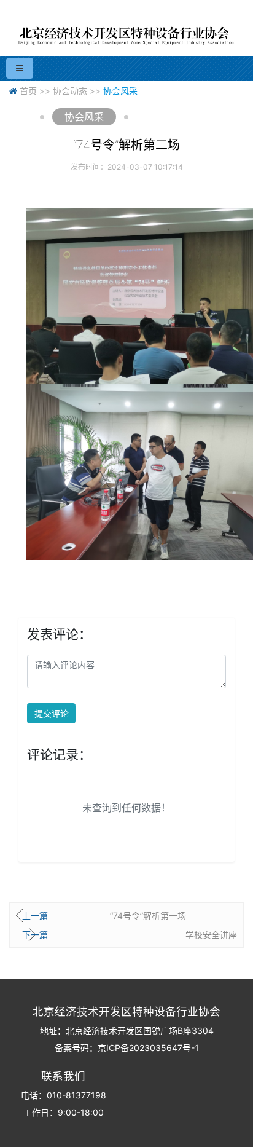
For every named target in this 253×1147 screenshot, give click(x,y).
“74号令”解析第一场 (148, 915)
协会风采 (120, 90)
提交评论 (51, 713)
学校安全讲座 (211, 934)
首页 (28, 90)
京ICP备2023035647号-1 (148, 1048)
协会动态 (70, 90)
